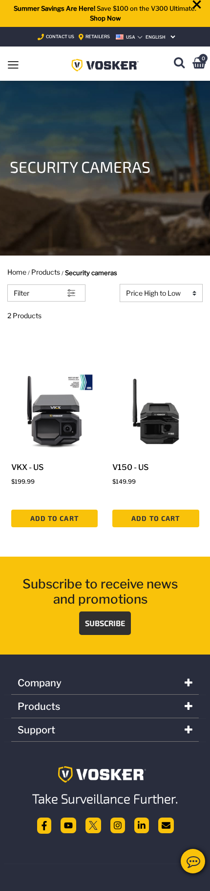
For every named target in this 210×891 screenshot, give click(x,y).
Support (36, 730)
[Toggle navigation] (13, 63)
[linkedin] (141, 825)
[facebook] (44, 825)
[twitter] (93, 825)
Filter (21, 293)
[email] (166, 825)
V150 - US (130, 467)
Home (16, 272)
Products (45, 272)
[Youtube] (68, 825)
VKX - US (27, 467)
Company (40, 683)
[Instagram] (117, 825)
